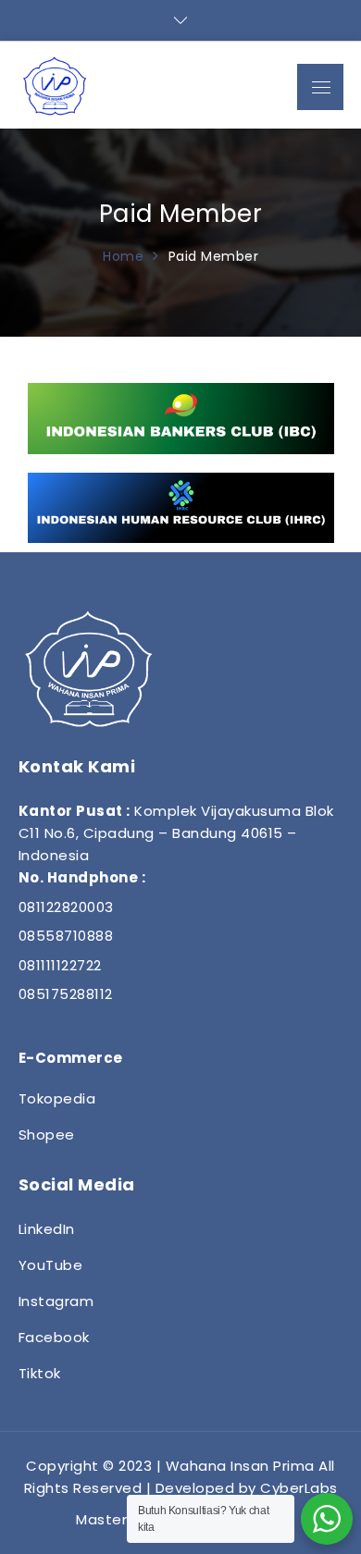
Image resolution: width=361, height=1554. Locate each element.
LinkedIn (47, 1229)
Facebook (54, 1337)
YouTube (51, 1265)
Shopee (47, 1134)
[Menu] (320, 87)
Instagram (56, 1301)
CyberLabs (299, 1488)
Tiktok (40, 1373)
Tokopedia (57, 1098)
